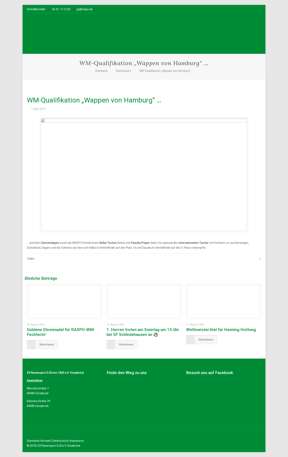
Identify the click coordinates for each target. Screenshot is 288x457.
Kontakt (46, 440)
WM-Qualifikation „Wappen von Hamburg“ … (166, 70)
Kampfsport (123, 70)
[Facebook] (243, 9)
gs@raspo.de (84, 9)
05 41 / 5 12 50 (61, 9)
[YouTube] (248, 9)
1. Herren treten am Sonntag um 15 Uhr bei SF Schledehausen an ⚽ (143, 332)
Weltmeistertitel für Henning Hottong (221, 329)
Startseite (101, 70)
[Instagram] (254, 9)
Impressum (77, 440)
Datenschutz (60, 440)
